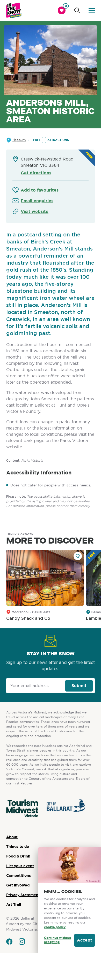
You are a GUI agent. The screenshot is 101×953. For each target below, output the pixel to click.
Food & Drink (18, 856)
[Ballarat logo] (13, 10)
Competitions (18, 875)
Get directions (36, 173)
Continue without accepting (57, 940)
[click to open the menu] (92, 10)
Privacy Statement (23, 894)
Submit (78, 685)
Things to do (17, 846)
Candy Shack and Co (28, 618)
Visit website (34, 211)
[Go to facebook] (9, 941)
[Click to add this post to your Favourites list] (78, 556)
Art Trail (13, 904)
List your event (20, 865)
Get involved (18, 885)
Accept (84, 940)
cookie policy (55, 927)
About (12, 837)
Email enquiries (37, 201)
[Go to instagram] (22, 941)
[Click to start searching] (77, 10)
